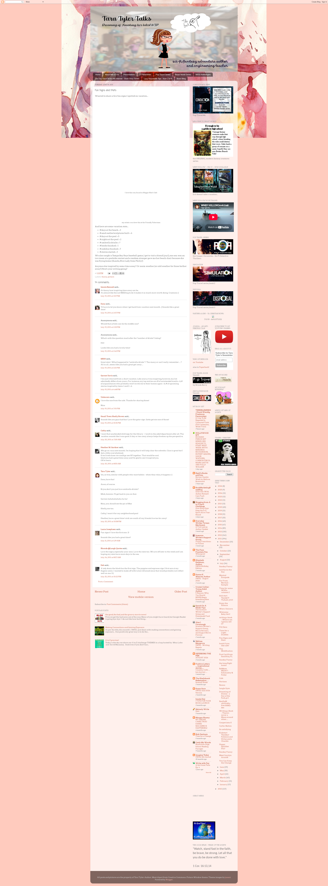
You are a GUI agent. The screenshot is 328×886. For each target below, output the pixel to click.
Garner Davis (107, 376)
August (223, 560)
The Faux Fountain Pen (202, 551)
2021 (220, 504)
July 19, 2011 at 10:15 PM (111, 423)
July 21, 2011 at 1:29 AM (110, 541)
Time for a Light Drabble (224, 633)
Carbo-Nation (225, 726)
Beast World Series (183, 74)
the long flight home (225, 664)
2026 (220, 486)
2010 (220, 789)
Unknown (105, 397)
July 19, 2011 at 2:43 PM (110, 351)
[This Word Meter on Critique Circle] (213, 317)
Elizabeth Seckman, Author (200, 562)
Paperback (204, 367)
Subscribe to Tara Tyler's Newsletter (224, 354)
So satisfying (225, 729)
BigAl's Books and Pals (201, 474)
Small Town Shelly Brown (112, 416)
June (222, 767)
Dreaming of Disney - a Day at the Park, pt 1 (224, 695)
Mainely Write (202, 709)
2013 (220, 532)
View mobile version (141, 597)
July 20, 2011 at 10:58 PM (111, 521)
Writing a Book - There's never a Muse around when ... (226, 715)
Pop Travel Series (163, 74)
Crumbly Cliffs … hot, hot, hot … (203, 671)
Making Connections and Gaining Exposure (124, 627)
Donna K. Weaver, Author (203, 575)
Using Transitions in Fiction (203, 543)
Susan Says (201, 689)
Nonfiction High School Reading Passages (202, 746)
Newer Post (101, 591)
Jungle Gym (224, 688)
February (224, 781)
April (222, 774)
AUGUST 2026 (202, 658)
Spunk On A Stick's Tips (201, 607)
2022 (220, 500)
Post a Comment (105, 582)
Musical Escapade (224, 576)
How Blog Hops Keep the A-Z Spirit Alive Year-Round (203, 511)
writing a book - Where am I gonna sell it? (225, 620)
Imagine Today (202, 755)
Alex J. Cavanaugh (201, 623)
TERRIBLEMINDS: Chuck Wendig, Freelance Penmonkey (203, 413)
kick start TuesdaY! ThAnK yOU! (226, 598)
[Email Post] (109, 273)
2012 (220, 535)
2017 (220, 518)
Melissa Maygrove (200, 642)
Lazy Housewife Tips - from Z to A (158, 79)
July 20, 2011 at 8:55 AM (111, 464)
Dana (103, 304)
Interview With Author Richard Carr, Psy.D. (202, 494)
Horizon (223, 682)
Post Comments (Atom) (117, 604)
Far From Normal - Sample (224, 583)
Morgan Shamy (203, 718)
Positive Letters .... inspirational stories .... (203, 666)
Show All (208, 772)
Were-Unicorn (226, 609)
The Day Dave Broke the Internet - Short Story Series (117, 79)
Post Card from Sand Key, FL (226, 655)
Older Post (181, 591)
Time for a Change (203, 736)
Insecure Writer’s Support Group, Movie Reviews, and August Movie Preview (203, 630)
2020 (220, 507)
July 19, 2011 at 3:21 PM (110, 368)
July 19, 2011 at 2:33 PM (110, 327)
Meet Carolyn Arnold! (225, 756)
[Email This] (113, 273)
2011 (220, 539)
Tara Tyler (105, 471)
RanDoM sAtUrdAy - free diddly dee (225, 704)
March (223, 778)
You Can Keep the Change (225, 762)
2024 (220, 493)
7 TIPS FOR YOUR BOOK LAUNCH (203, 702)
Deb (102, 565)
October (223, 551)
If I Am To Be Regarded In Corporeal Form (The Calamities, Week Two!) (202, 422)
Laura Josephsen (108, 529)
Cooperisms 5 (225, 723)
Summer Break (202, 682)
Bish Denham (202, 734)
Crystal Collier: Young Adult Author (202, 589)
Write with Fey (202, 763)
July (222, 563)
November (225, 545)
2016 (220, 521)
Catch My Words (203, 742)
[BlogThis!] (116, 273)
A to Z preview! (112, 640)
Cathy (103, 431)
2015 (220, 525)
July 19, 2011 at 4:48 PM (110, 389)
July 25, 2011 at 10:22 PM (111, 577)
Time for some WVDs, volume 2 (226, 590)
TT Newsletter (145, 74)
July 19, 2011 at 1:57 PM (110, 296)
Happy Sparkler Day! (224, 746)
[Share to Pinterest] (123, 273)
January (223, 784)
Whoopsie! (200, 554)
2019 (220, 511)
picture (111, 277)
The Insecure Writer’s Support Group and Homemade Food (203, 613)
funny (104, 277)
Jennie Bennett (107, 287)
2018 (220, 514)
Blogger (169, 880)
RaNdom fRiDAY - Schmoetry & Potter (226, 672)
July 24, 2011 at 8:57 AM (111, 557)
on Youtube (198, 362)
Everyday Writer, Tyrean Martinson (202, 523)
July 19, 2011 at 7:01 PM (110, 408)
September (225, 554)
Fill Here (223, 627)
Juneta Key (200, 699)
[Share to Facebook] (120, 273)
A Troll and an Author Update (202, 528)
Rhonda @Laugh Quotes (111, 548)
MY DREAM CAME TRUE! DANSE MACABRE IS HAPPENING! (201, 724)
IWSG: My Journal (203, 757)
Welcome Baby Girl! (224, 613)
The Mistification (226, 650)
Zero (197, 711)
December (224, 542)
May (222, 770)
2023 (220, 497)
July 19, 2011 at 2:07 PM (110, 313)
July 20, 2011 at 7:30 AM (111, 440)
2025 (220, 490)
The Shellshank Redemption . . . (203, 679)
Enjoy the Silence (223, 604)
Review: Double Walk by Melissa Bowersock (203, 479)
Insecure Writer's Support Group (203, 537)
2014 (220, 528)
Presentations (129, 74)
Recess (222, 685)
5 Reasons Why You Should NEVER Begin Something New (202, 596)
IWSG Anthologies (203, 74)
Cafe (221, 678)
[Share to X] (118, 273)
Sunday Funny (225, 566)
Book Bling (181, 79)
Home (97, 74)
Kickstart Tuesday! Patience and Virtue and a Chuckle (226, 737)
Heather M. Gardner (110, 447)
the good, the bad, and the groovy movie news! (125, 614)
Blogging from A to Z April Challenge (203, 504)
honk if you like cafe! (224, 644)
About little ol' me (112, 74)
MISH (103, 359)
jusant (228, 877)
